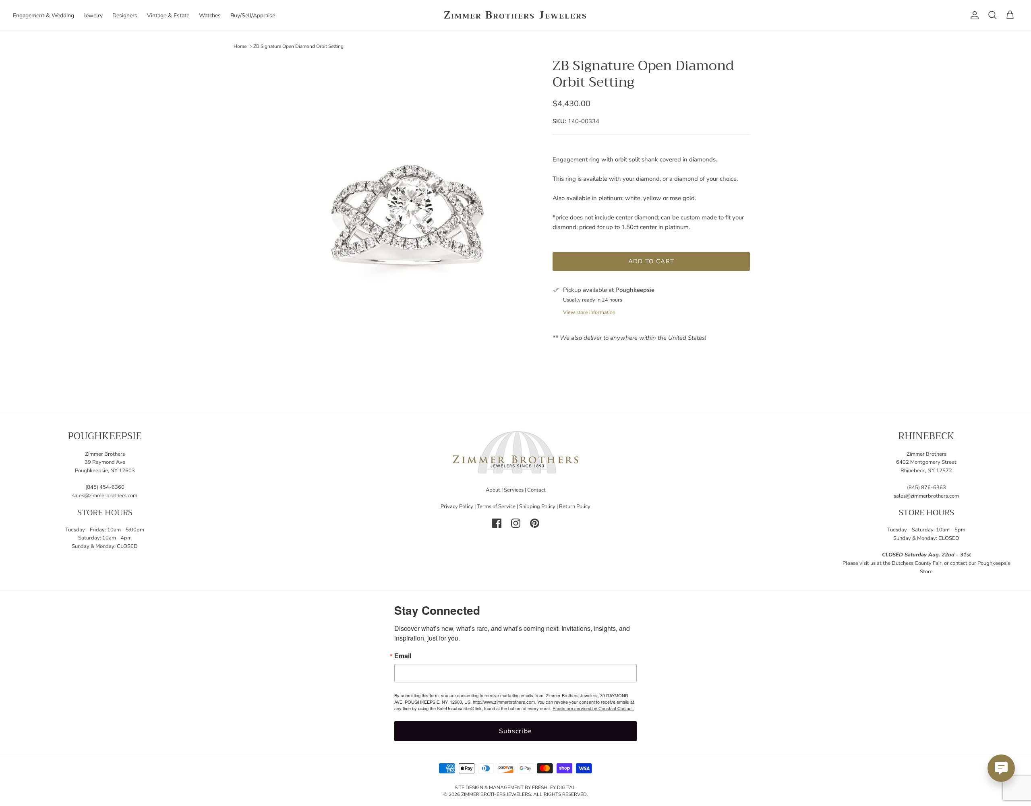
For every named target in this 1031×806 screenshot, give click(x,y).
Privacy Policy (457, 506)
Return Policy (574, 506)
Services (514, 490)
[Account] (973, 15)
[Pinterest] (534, 523)
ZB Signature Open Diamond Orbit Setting (298, 46)
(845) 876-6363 (926, 487)
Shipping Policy (537, 506)
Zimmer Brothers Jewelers (496, 794)
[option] (408, 222)
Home (240, 46)
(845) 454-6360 (104, 487)
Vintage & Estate (168, 15)
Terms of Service (496, 506)
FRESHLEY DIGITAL (554, 787)
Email (402, 656)
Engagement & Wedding (43, 15)
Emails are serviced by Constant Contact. (593, 708)
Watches (210, 15)
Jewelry (93, 15)
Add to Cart (651, 261)
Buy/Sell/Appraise (252, 15)
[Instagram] (515, 523)
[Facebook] (496, 523)
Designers (124, 15)
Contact (536, 490)
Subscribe (515, 731)
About (493, 490)
